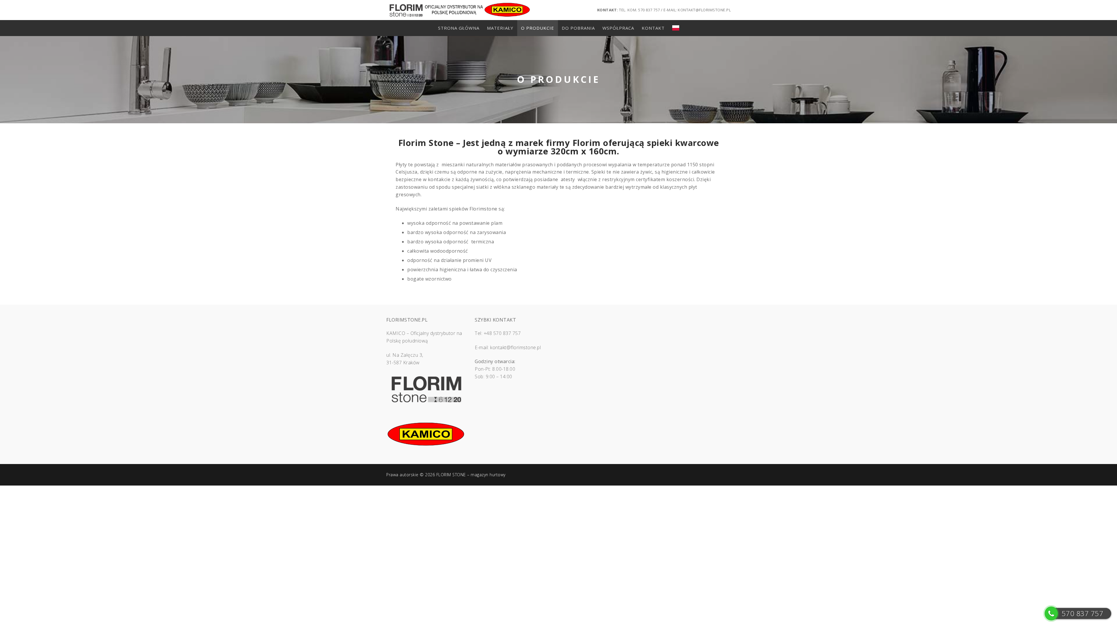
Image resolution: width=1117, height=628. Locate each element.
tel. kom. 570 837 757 (639, 10)
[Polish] (675, 28)
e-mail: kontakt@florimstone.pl (697, 10)
